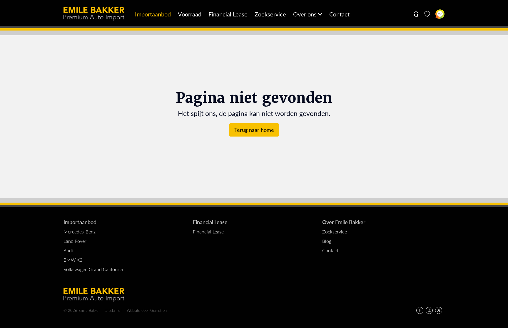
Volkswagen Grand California (93, 269)
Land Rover (74, 241)
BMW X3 (72, 260)
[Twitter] (438, 310)
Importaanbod (153, 14)
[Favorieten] (427, 14)
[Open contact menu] (415, 14)
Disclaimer (113, 310)
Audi (68, 250)
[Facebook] (419, 310)
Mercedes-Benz (79, 231)
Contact (339, 14)
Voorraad (189, 14)
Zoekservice (270, 14)
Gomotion (158, 310)
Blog (326, 241)
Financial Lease (228, 14)
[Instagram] (429, 310)
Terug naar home (254, 129)
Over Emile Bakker (343, 222)
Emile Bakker (93, 14)
